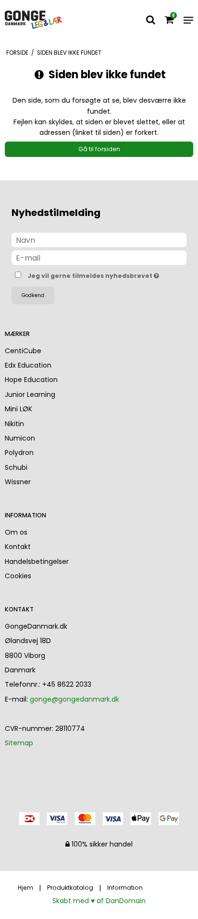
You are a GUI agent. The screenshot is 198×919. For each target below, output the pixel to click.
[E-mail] (99, 257)
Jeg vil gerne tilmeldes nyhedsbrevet (92, 274)
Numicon (20, 438)
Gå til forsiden (99, 149)
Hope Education (31, 379)
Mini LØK (18, 409)
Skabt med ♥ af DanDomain (99, 901)
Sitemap (19, 743)
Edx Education (28, 365)
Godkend (33, 295)
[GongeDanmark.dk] (33, 20)
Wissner (18, 482)
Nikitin (14, 424)
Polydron (19, 452)
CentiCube (23, 351)
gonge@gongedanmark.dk (74, 699)
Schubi (16, 467)
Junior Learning (30, 394)
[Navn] (99, 239)
